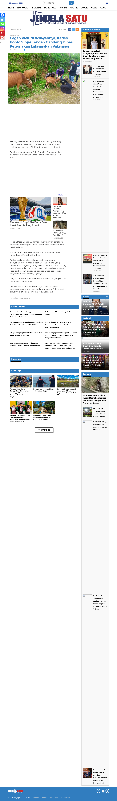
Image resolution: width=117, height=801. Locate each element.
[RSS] (77, 29)
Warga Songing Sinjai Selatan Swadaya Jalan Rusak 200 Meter (43, 417)
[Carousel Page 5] (107, 313)
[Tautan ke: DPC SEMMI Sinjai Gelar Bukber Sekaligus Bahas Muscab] (87, 506)
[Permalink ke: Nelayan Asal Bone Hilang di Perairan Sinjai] (44, 381)
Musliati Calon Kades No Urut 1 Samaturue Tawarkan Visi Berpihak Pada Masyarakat (60, 324)
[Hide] (1, 42)
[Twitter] (73, 29)
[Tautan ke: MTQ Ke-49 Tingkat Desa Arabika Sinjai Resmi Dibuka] (87, 412)
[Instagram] (2, 28)
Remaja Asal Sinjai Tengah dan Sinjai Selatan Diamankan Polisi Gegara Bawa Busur (99, 89)
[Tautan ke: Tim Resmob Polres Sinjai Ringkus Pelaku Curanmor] (87, 69)
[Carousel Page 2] (103, 313)
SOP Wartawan (65, 798)
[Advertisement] (38, 123)
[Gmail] (2, 38)
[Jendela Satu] (58, 18)
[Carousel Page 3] (104, 313)
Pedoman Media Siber (49, 798)
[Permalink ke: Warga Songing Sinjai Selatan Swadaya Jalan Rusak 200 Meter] (44, 407)
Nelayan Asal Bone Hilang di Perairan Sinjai (44, 390)
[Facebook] (69, 29)
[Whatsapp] (2, 24)
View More (44, 430)
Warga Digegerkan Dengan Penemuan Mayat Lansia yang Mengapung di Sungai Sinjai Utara (61, 335)
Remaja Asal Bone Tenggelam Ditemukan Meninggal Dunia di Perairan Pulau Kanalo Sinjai (26, 314)
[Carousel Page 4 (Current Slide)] (105, 313)
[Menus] (107, 2)
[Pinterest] (2, 33)
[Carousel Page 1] (101, 313)
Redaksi (36, 798)
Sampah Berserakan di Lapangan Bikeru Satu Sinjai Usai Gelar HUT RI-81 (67, 392)
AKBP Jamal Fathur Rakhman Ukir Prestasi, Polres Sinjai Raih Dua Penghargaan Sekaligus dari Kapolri (60, 345)
